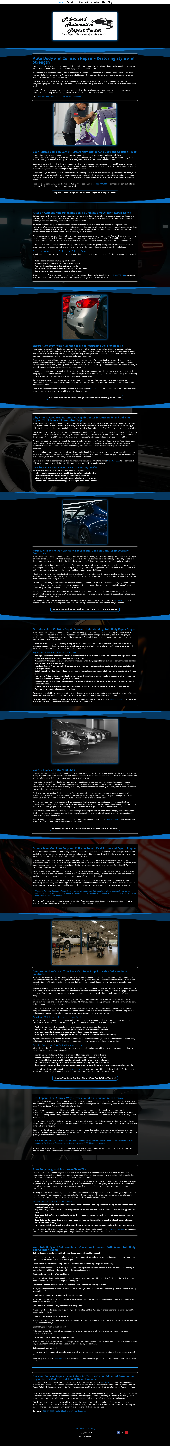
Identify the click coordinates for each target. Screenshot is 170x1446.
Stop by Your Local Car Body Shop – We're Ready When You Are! (85, 1078)
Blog (110, 2)
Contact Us (85, 2)
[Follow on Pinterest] (126, 1432)
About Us (99, 2)
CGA (82, 1428)
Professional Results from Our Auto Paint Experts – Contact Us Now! (85, 828)
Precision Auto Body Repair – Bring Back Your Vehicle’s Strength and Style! (85, 397)
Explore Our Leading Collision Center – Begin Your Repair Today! (85, 192)
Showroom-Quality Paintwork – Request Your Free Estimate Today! (85, 609)
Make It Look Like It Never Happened (66, 96)
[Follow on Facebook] (118, 1432)
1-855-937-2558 (43, 96)
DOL (88, 1428)
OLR (76, 1428)
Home (60, 2)
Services (71, 2)
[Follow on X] (122, 1432)
